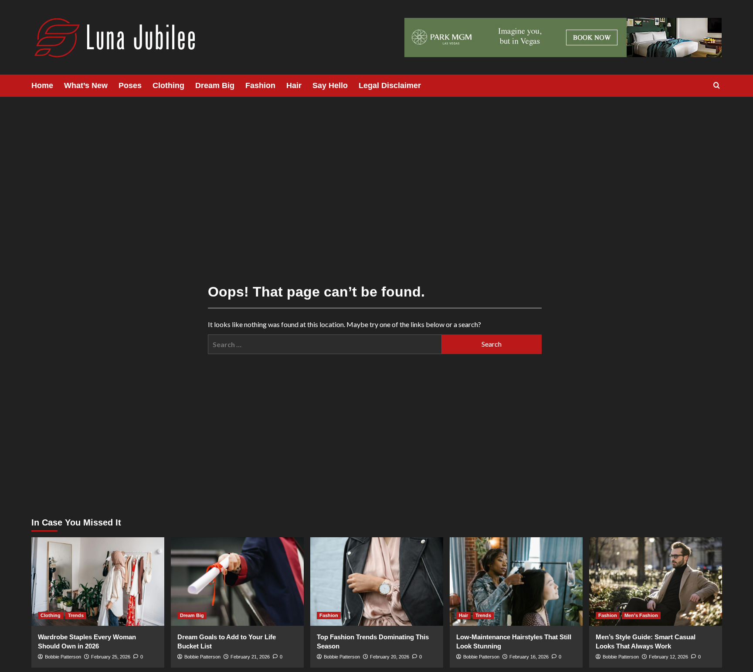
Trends (76, 615)
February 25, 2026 (110, 656)
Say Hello (330, 85)
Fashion (260, 85)
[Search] (716, 85)
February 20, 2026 (389, 656)
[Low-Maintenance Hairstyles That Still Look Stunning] (516, 581)
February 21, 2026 (250, 656)
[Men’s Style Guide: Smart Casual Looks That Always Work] (655, 581)
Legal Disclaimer (390, 85)
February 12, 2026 (668, 656)
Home (42, 85)
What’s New (86, 85)
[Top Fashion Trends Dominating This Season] (376, 581)
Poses (130, 85)
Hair (294, 85)
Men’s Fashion (641, 615)
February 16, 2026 (529, 656)
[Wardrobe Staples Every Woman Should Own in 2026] (97, 581)
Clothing (168, 85)
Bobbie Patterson (63, 656)
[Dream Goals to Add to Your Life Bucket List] (237, 581)
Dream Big (214, 85)
